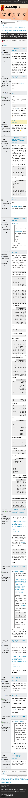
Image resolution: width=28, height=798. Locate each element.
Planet (24, 13)
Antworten (5, 45)
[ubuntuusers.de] (10, 8)
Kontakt (6, 791)
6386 (7, 83)
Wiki (14, 13)
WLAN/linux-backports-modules (19, 230)
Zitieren (23, 48)
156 (6, 61)
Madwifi (19, 115)
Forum (9, 13)
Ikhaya (18, 13)
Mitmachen (14, 17)
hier (15, 709)
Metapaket (23, 542)
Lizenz (2, 791)
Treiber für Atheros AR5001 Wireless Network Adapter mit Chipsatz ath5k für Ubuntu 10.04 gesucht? (14, 31)
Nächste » (23, 40)
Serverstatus (22, 791)
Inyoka (7, 785)
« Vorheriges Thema (12, 776)
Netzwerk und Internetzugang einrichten (10, 29)
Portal (4, 13)
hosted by (3, 1)
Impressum (16, 791)
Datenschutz (11, 791)
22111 (7, 104)
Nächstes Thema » (22, 776)
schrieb (17, 223)
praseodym (4, 92)
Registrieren (24, 2)
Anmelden (18, 2)
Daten (21, 83)
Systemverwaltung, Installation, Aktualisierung (15, 27)
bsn (2, 76)
